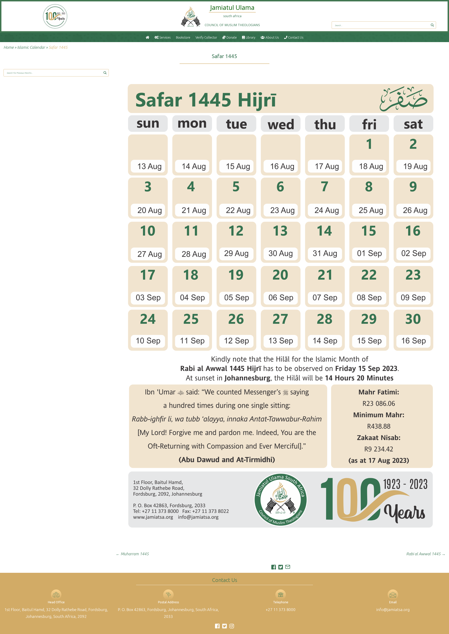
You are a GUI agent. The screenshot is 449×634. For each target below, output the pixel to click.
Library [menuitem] (250, 37)
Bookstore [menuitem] (183, 37)
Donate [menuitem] (231, 37)
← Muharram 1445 (132, 554)
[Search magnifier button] (432, 25)
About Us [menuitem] (272, 37)
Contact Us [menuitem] (295, 37)
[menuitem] (147, 37)
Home (9, 47)
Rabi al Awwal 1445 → (425, 554)
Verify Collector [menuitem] (206, 37)
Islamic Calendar (31, 47)
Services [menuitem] (165, 37)
